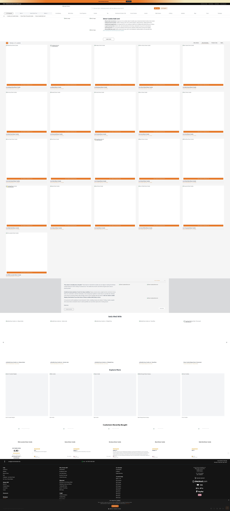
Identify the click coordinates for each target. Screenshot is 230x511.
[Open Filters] (7, 43)
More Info (129, 1)
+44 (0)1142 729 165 (222, 460)
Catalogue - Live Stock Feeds (9, 477)
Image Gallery (162, 308)
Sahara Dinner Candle (70, 442)
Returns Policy (6, 473)
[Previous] (33, 453)
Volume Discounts (223, 3)
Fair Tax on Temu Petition (8, 479)
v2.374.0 (117, 510)
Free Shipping (211, 3)
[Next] (228, 453)
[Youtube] (220, 508)
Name (222, 42)
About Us (5, 484)
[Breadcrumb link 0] (4, 16)
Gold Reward (217, 3)
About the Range (157, 280)
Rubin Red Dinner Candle (205, 442)
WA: (89, 461)
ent (118, 471)
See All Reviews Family (16, 456)
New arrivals (196, 42)
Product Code (214, 42)
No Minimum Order (204, 3)
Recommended (205, 42)
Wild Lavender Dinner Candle (25, 442)
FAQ (164, 280)
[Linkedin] (223, 508)
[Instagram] (214, 508)
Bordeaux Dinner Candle (115, 442)
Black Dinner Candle (160, 442)
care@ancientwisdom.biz (14, 461)
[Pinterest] (217, 508)
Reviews (5, 497)
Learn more (108, 39)
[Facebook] (211, 508)
